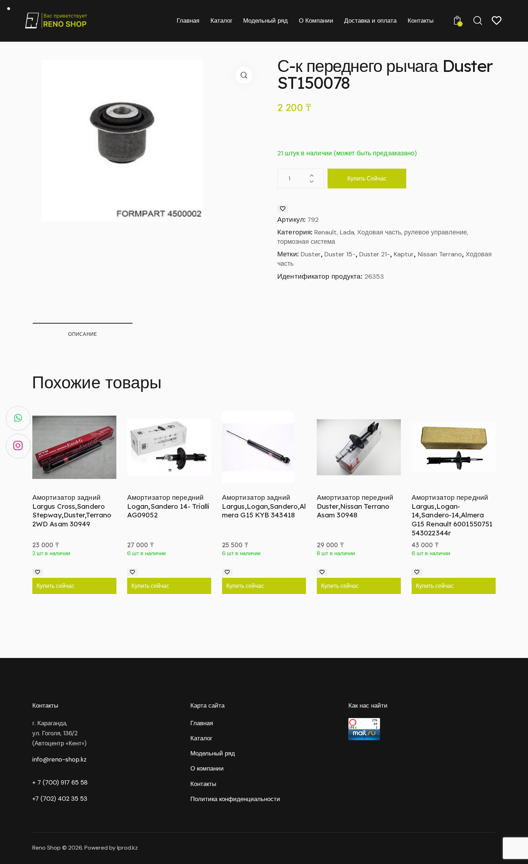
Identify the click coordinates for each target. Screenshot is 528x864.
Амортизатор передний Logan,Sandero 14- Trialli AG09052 (168, 506)
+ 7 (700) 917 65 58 (60, 782)
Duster (311, 254)
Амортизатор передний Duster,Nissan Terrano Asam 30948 (355, 506)
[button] (243, 75)
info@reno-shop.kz (59, 759)
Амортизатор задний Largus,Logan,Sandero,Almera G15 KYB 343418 (264, 506)
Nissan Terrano (440, 254)
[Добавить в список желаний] (282, 208)
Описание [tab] (82, 334)
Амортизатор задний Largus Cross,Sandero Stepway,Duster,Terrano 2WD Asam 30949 (71, 510)
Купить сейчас (366, 178)
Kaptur (404, 254)
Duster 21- (374, 254)
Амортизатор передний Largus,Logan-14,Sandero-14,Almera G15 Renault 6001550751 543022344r (452, 515)
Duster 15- (340, 254)
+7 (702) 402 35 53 (59, 799)
